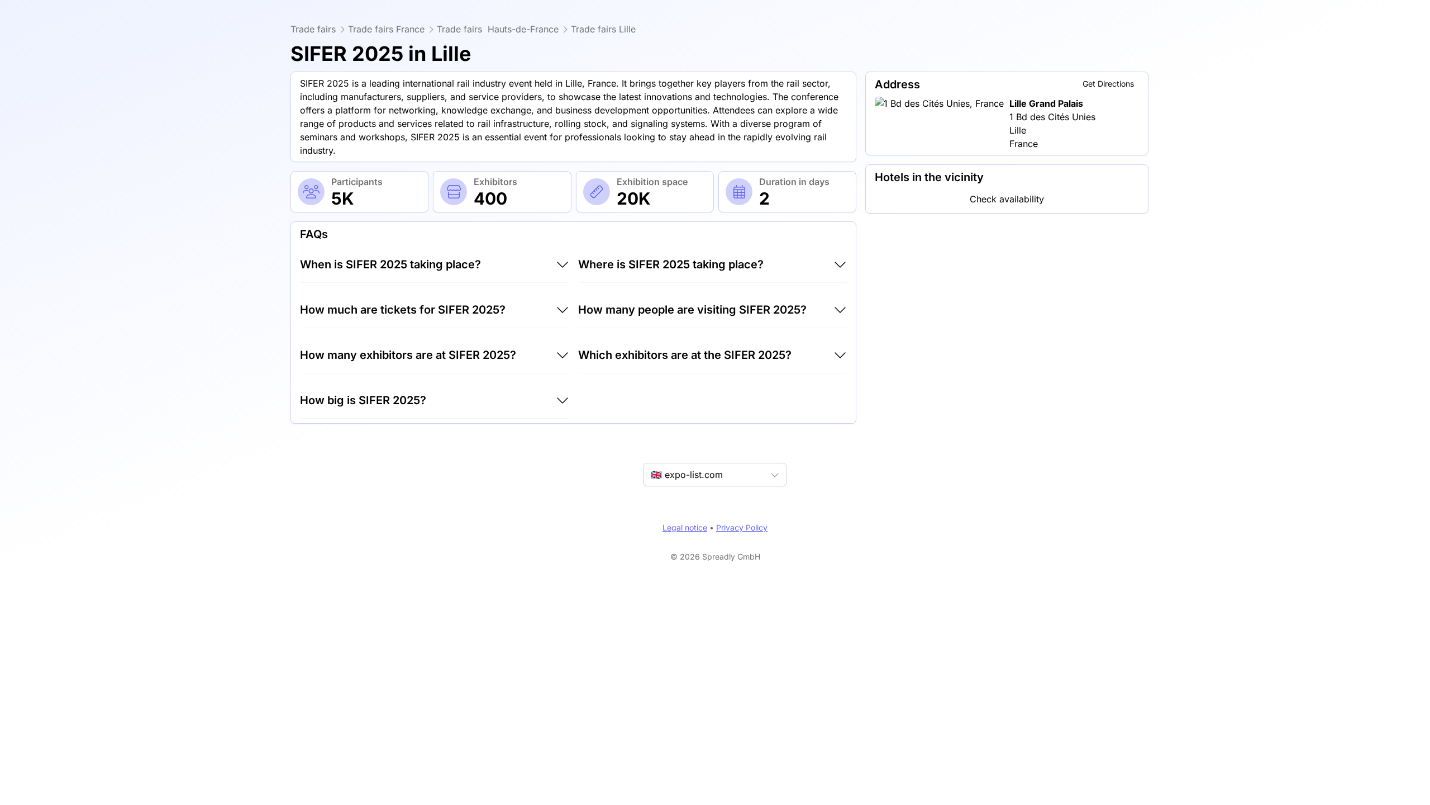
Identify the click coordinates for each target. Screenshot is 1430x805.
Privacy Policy (742, 527)
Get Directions (1108, 83)
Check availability (1007, 199)
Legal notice (684, 527)
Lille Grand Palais (1046, 103)
